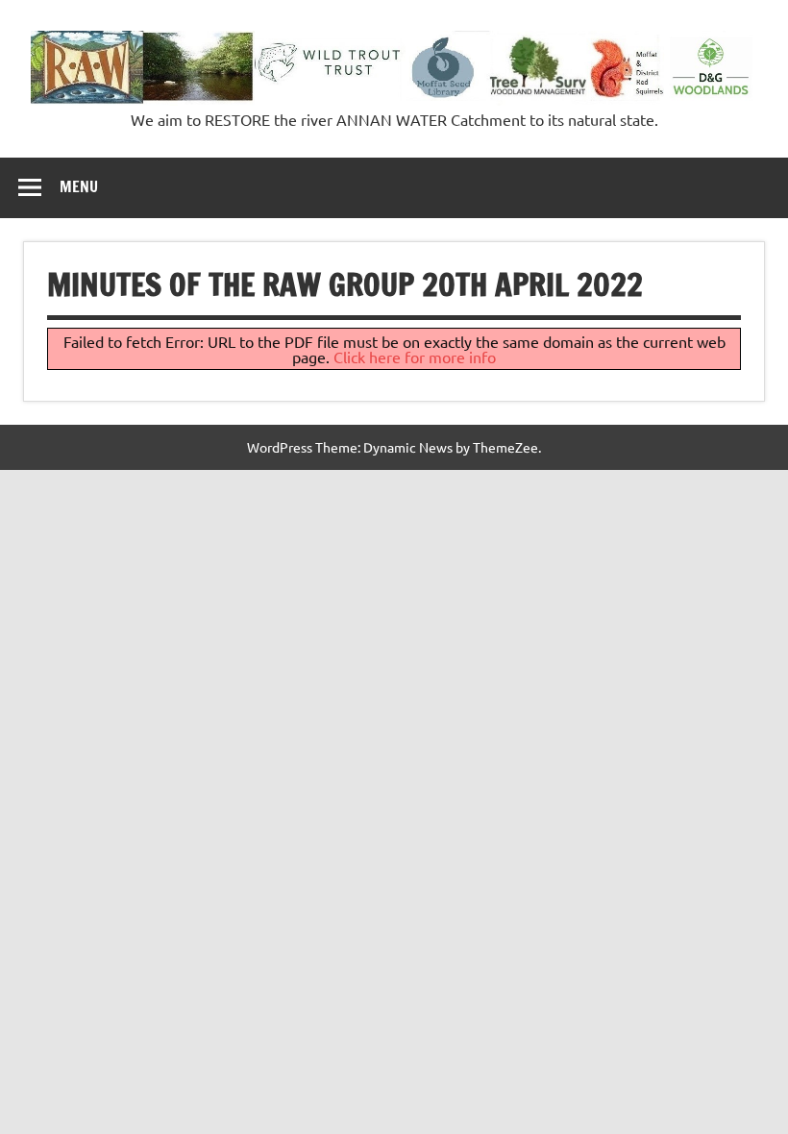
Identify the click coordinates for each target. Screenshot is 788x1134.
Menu (79, 186)
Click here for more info (414, 356)
